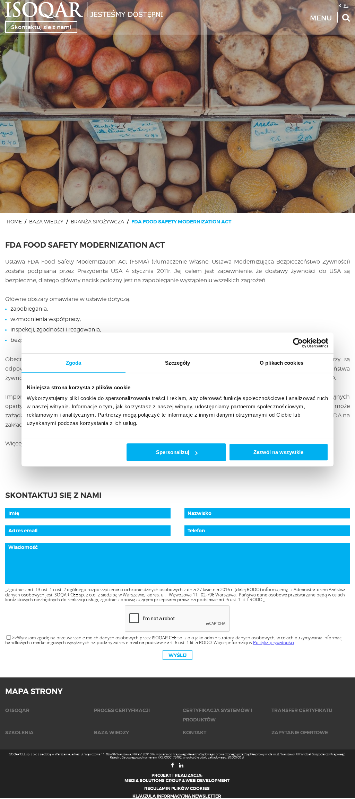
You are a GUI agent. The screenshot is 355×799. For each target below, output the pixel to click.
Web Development (207, 781)
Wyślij (177, 655)
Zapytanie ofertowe (299, 732)
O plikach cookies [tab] (281, 363)
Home (14, 221)
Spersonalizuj (172, 452)
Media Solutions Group (152, 781)
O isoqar (17, 710)
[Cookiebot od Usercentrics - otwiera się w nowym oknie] (298, 343)
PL (346, 5)
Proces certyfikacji (122, 710)
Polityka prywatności (273, 642)
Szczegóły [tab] (177, 363)
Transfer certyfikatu (301, 710)
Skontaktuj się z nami (41, 27)
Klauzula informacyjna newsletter (176, 796)
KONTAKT (194, 732)
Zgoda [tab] (73, 363)
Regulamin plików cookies (177, 789)
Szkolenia (19, 732)
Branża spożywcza (97, 221)
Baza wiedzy (46, 221)
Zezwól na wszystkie (278, 452)
